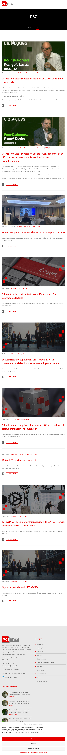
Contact (38, 677)
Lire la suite (12, 105)
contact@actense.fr (11, 666)
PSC (38, 73)
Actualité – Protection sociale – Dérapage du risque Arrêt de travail (19, 693)
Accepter (33, 739)
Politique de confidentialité (32, 752)
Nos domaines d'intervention (45, 663)
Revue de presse (41, 674)
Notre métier (40, 644)
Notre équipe (40, 648)
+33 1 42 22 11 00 (9, 664)
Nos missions (40, 666)
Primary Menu (63, 3)
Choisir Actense (41, 659)
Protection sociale (29, 73)
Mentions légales (43, 752)
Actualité (19, 73)
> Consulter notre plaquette (10, 670)
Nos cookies (23, 752)
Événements (27, 227)
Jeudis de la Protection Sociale (20, 454)
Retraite (51, 148)
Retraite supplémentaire (22, 354)
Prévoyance (27, 148)
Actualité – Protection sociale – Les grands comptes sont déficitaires (19, 702)
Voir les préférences (33, 748)
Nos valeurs (39, 651)
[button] (64, 724)
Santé (38, 227)
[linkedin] (3, 677)
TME (35, 454)
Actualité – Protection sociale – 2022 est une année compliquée (20, 720)
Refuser (33, 744)
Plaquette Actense (42, 681)
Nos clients (39, 655)
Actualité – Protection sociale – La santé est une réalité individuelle (19, 711)
